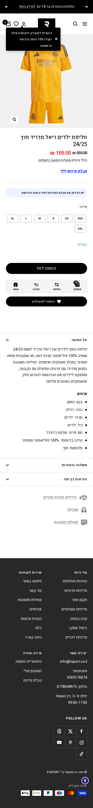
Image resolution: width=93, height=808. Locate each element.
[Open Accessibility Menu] (85, 780)
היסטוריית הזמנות (29, 661)
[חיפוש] (75, 24)
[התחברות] (23, 24)
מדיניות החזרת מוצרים (59, 497)
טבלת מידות (32, 680)
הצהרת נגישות (31, 618)
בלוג (38, 628)
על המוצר (79, 340)
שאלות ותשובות (30, 600)
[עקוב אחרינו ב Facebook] (81, 731)
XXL (80, 229)
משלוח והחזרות (74, 465)
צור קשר (35, 590)
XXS (80, 218)
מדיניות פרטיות (75, 590)
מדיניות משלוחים (74, 609)
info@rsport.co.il (73, 661)
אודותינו (36, 609)
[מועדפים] (16, 24)
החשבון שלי (33, 671)
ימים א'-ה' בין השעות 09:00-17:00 (71, 699)
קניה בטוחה (78, 618)
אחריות (72, 509)
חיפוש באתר (32, 581)
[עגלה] (8, 24)
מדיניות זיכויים (76, 637)
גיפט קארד (33, 637)
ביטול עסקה (78, 628)
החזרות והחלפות (75, 581)
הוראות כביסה (75, 479)
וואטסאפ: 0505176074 (77, 674)
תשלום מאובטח (66, 522)
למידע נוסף (27, 6)
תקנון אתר (79, 600)
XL (12, 218)
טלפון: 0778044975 (72, 686)
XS (67, 218)
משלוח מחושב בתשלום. (54, 160)
